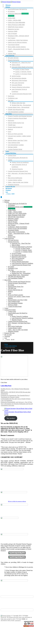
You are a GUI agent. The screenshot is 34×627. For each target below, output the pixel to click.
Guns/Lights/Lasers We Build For (18, 158)
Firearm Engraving (13, 60)
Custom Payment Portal (15, 149)
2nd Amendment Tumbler (16, 112)
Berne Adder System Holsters (17, 47)
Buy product (11, 418)
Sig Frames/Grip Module (19, 78)
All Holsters (11, 11)
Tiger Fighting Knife (14, 142)
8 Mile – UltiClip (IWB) (14, 20)
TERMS (10, 160)
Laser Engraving (10, 55)
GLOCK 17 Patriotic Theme (23, 71)
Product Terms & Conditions (20, 162)
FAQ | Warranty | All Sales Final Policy (19, 173)
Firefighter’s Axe (13, 98)
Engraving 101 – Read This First (21, 62)
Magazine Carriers (13, 29)
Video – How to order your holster (18, 182)
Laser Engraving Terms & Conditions (22, 263)
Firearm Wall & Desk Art (15, 127)
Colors (7, 151)
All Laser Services (13, 58)
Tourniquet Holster (13, 44)
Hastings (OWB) (12, 31)
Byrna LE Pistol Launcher (15, 134)
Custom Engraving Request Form (21, 94)
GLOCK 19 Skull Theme (22, 69)
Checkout (8, 190)
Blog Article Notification (15, 178)
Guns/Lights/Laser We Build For (17, 9)
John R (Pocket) (12, 33)
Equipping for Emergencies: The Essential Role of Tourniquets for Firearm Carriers (15, 396)
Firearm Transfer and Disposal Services (20, 116)
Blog (9, 175)
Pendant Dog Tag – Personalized (21, 105)
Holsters (8, 7)
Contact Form (12, 155)
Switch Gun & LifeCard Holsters (17, 42)
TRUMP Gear (12, 125)
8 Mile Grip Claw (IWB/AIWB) (16, 22)
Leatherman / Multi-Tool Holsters (18, 40)
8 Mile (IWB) (11, 18)
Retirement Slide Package (19, 80)
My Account (9, 188)
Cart (7, 192)
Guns (9, 131)
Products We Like (10, 186)
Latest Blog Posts (6, 385)
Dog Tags (10, 100)
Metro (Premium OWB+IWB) (16, 25)
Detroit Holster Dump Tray (16, 123)
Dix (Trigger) (11, 38)
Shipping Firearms (17, 169)
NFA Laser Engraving (18, 83)
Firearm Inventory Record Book (17, 118)
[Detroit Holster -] (11, 2)
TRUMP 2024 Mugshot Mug (16, 109)
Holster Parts (12, 53)
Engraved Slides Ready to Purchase (22, 67)
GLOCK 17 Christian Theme (23, 74)
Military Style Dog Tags (18, 103)
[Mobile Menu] (1, 197)
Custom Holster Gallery (15, 180)
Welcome (8, 5)
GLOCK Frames (16, 76)
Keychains (11, 96)
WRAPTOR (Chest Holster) (15, 27)
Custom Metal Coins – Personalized (18, 107)
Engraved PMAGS (17, 85)
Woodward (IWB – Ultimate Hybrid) (18, 36)
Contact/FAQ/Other (11, 153)
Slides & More (16, 65)
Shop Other (9, 114)
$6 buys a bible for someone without (17, 501)
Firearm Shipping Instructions (21, 87)
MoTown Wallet (12, 147)
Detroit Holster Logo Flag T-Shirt (17, 140)
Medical (10, 129)
